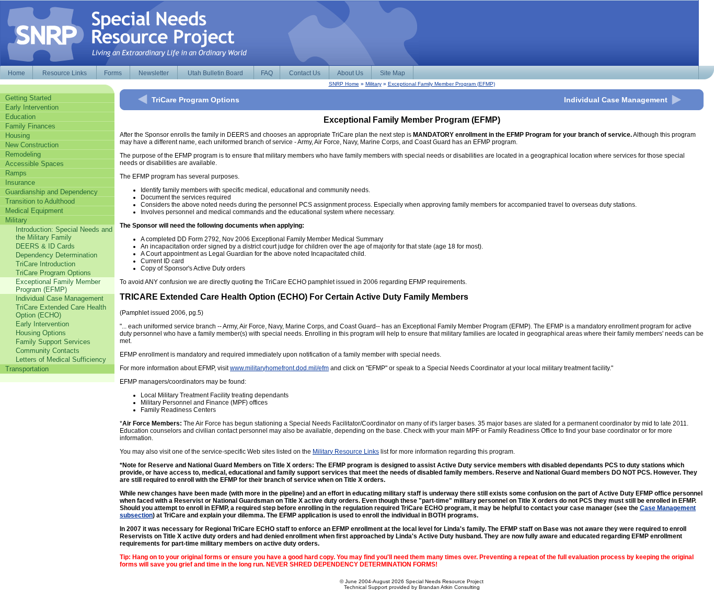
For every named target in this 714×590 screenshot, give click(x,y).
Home (16, 73)
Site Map (392, 73)
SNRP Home (344, 84)
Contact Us (304, 73)
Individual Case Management (615, 100)
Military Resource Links (346, 451)
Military (373, 84)
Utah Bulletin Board (215, 73)
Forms (113, 73)
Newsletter (154, 73)
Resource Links (64, 73)
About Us (350, 73)
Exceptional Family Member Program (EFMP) (441, 84)
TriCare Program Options (195, 100)
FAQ (267, 73)
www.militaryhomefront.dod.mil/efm (279, 368)
